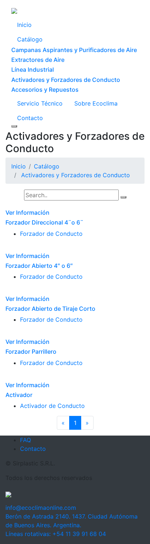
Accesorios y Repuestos (45, 89)
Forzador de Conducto (51, 233)
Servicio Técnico (40, 103)
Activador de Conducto (52, 405)
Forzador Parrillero (30, 351)
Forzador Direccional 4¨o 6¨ (44, 222)
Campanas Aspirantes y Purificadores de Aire (74, 49)
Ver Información (27, 212)
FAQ (25, 440)
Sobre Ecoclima (96, 103)
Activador (18, 394)
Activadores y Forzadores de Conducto (65, 79)
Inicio (24, 24)
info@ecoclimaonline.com (40, 507)
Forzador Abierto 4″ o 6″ (39, 265)
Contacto (30, 118)
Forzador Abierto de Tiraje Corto (50, 308)
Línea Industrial (32, 69)
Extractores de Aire (37, 59)
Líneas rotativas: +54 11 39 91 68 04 (55, 533)
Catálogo (30, 39)
